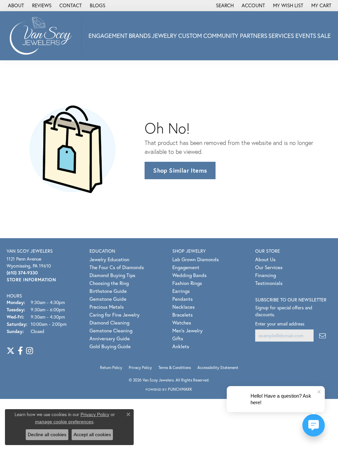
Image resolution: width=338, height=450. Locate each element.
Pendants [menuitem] (182, 298)
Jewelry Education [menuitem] (109, 259)
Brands (140, 36)
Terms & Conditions (174, 367)
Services (281, 36)
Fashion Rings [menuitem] (187, 283)
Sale (324, 36)
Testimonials (269, 283)
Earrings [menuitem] (181, 291)
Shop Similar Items (180, 170)
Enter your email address (279, 324)
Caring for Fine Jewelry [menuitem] (114, 314)
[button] (224, 5)
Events (305, 36)
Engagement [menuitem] (185, 267)
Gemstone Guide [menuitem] (107, 298)
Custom (190, 36)
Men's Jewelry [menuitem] (187, 330)
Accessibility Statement (217, 367)
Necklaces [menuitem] (183, 306)
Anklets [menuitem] (180, 346)
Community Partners (235, 36)
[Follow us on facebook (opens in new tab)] (20, 351)
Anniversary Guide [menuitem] (109, 338)
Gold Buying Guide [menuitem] (110, 346)
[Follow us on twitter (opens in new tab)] (11, 351)
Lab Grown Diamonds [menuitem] (195, 259)
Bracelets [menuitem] (182, 314)
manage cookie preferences (64, 421)
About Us (265, 259)
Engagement (107, 36)
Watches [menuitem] (181, 322)
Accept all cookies (92, 434)
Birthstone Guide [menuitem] (108, 291)
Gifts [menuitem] (177, 338)
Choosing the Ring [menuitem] (109, 283)
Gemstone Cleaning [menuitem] (110, 330)
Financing (265, 275)
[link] (15, 5)
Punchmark (180, 389)
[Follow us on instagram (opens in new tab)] (29, 351)
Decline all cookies (47, 434)
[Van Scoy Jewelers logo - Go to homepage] (42, 35)
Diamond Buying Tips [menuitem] (112, 275)
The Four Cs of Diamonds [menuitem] (116, 267)
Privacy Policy (140, 367)
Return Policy (111, 367)
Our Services (269, 267)
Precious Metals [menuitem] (106, 306)
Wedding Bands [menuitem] (189, 275)
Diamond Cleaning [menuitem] (109, 322)
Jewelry (164, 36)
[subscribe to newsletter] (322, 335)
